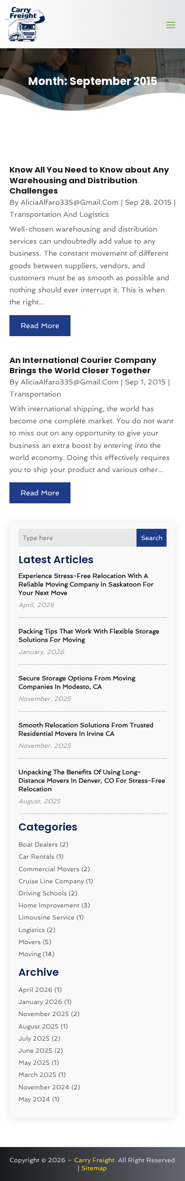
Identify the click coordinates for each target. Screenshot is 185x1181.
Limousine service (46, 917)
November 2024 (44, 1087)
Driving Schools (42, 893)
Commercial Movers (48, 869)
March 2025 (37, 1074)
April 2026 (35, 989)
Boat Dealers (38, 844)
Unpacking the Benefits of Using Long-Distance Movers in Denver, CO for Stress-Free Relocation (91, 780)
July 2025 (34, 1038)
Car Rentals (36, 856)
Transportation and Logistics (59, 214)
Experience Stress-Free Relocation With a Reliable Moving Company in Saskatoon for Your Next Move (86, 584)
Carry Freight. (95, 1160)
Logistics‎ (31, 929)
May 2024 (34, 1099)
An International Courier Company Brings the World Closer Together (82, 365)
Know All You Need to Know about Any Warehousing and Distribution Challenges (89, 180)
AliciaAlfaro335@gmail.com (70, 202)
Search (152, 537)
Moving (29, 953)
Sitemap (94, 1168)
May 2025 (34, 1062)
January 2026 (40, 1001)
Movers (29, 941)
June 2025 (35, 1050)
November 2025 (43, 1013)
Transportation (35, 394)
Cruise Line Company (51, 881)
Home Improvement (48, 905)
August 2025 (38, 1026)
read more (40, 325)
